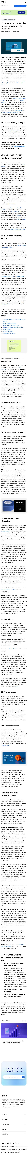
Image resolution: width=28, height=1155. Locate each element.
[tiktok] (11, 1143)
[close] (26, 1149)
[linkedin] (18, 1143)
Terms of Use (5, 1146)
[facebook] (3, 1143)
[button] (14, 964)
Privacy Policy (13, 1146)
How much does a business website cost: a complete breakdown (13, 1041)
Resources (5, 1124)
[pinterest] (13, 1143)
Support (4, 1129)
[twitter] (16, 1143)
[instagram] (8, 1143)
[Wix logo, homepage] (4, 2)
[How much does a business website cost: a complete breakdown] (14, 1030)
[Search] (23, 1077)
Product (4, 1114)
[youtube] (5, 1143)
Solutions (5, 1119)
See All (24, 1020)
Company (5, 1134)
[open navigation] (26, 2)
